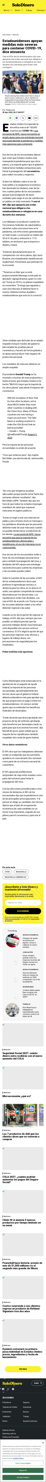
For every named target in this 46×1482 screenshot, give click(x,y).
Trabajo (29, 10)
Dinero (17, 10)
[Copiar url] (35, 118)
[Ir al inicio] (12, 1383)
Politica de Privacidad (10, 1437)
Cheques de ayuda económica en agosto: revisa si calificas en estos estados (30, 942)
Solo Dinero (6, 35)
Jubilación (28, 952)
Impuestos (27, 1407)
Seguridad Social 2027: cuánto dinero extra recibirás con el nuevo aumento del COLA (22, 1056)
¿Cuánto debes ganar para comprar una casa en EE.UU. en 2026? (31, 993)
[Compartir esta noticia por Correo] (29, 118)
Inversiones (28, 987)
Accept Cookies (23, 1477)
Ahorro (6, 10)
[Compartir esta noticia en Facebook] (16, 118)
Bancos (26, 1412)
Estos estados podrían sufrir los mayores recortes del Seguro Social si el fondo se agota (31, 960)
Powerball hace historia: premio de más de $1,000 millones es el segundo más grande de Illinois (22, 1265)
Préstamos (6, 1402)
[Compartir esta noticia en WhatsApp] (10, 118)
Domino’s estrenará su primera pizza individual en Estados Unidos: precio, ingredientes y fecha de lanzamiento (22, 1353)
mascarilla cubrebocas (15, 877)
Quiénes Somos (8, 1430)
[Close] (43, 1442)
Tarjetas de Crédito (9, 1407)
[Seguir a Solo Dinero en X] (8, 1389)
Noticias (16, 35)
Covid (7, 872)
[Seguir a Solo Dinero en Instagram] (13, 1389)
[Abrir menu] (3, 5)
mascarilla (21, 872)
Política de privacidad (12, 919)
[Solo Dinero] (23, 5)
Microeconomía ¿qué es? (16, 1096)
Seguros (26, 1402)
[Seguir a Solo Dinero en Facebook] (3, 1389)
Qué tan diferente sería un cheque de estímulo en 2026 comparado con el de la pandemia (31, 977)
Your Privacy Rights (22, 1463)
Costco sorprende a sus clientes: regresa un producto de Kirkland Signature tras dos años (21, 1308)
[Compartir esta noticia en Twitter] (23, 118)
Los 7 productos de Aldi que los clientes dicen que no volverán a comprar (20, 1136)
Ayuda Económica (31, 935)
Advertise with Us (9, 1434)
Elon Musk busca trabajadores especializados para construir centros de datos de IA (31, 1011)
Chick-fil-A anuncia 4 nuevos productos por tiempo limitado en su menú (21, 1222)
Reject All (23, 1470)
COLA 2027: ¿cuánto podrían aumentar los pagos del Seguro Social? (20, 1179)
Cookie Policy (18, 1458)
